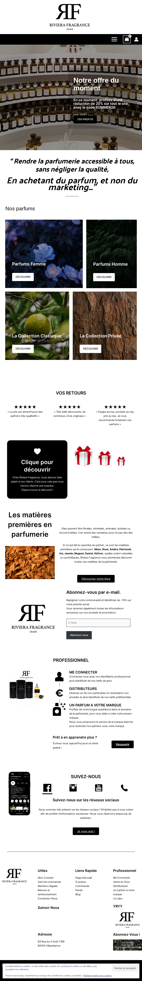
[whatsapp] (41, 921)
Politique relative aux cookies (97, 975)
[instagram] (48, 915)
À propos (80, 881)
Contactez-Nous (47, 898)
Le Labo (117, 898)
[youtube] (56, 915)
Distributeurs (120, 886)
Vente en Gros (121, 881)
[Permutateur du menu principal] (114, 39)
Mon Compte (45, 877)
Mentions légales (48, 886)
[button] (85, 119)
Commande (82, 886)
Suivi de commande (49, 881)
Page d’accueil (83, 877)
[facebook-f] (41, 915)
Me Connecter (121, 877)
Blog (78, 894)
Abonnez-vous (79, 635)
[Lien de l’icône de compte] (136, 39)
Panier (79, 890)
